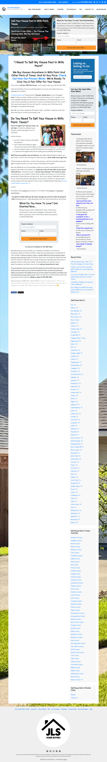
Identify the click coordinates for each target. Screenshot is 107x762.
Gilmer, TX (74, 359)
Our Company (63, 2)
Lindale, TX (74, 417)
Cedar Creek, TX (76, 329)
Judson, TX (74, 395)
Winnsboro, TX (75, 519)
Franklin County (76, 571)
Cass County (75, 553)
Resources (64, 709)
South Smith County (77, 652)
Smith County (75, 649)
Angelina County (76, 541)
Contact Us (89, 9)
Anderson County (76, 537)
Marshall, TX (75, 432)
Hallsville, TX (75, 377)
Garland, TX (75, 356)
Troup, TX (74, 498)
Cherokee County (76, 556)
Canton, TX (74, 326)
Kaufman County (76, 592)
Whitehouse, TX (76, 510)
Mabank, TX (75, 429)
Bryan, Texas (75, 320)
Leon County (75, 598)
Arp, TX (73, 305)
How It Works (49, 9)
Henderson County (77, 583)
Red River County (76, 634)
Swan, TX (74, 489)
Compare (60, 9)
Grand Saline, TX (76, 365)
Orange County (76, 625)
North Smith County (77, 622)
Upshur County (76, 661)
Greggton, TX (75, 368)
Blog (91, 709)
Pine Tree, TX (75, 468)
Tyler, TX (73, 501)
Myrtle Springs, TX (77, 441)
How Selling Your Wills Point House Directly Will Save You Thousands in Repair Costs (82, 290)
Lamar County (75, 595)
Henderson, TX (76, 383)
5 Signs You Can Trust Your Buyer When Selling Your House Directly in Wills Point (82, 269)
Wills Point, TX (75, 516)
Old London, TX (76, 459)
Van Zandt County (77, 664)
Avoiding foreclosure (17, 95)
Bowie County (75, 544)
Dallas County (75, 559)
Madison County (76, 604)
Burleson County (76, 550)
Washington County (77, 674)
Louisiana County (76, 601)
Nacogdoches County (78, 616)
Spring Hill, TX (75, 483)
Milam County (75, 610)
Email (79, 40)
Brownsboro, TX (76, 317)
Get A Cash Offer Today (47, 2)
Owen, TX (74, 465)
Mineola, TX (75, 435)
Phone (59, 40)
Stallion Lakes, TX (76, 486)
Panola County (75, 628)
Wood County (75, 677)
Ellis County (74, 565)
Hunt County (75, 589)
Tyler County (75, 658)
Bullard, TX (74, 323)
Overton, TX (75, 462)
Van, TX (73, 507)
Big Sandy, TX (75, 314)
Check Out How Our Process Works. (39, 77)
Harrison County (76, 580)
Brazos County (75, 547)
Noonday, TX (75, 453)
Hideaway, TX (75, 386)
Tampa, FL (74, 698)
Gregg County (75, 574)
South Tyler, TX (76, 480)
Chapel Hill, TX (75, 335)
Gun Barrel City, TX (77, 374)
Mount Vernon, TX (77, 438)
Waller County (75, 671)
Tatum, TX (74, 492)
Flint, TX (73, 347)
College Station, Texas (78, 338)
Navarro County (76, 619)
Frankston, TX (75, 350)
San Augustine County (78, 643)
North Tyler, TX (75, 456)
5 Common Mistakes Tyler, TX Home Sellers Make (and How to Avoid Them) (83, 277)
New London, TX (76, 450)
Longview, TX (75, 423)
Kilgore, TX (74, 402)
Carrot (65, 759)
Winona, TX (74, 522)
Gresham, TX (75, 371)
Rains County (75, 631)
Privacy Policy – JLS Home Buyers (78, 709)
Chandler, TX (75, 332)
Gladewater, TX (76, 362)
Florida (73, 695)
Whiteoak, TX (75, 513)
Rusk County (75, 640)
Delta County (75, 562)
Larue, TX (74, 411)
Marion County (75, 607)
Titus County (75, 655)
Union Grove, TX (76, 504)
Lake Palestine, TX (77, 408)
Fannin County (75, 568)
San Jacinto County (77, 646)
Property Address (63, 33)
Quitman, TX (75, 471)
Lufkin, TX (74, 426)
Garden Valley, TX (77, 353)
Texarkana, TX (75, 495)
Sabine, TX (74, 477)
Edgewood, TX (76, 341)
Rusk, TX (73, 474)
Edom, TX (74, 344)
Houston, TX (75, 389)
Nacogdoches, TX (77, 444)
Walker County (75, 668)
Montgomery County (78, 613)
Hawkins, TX (75, 380)
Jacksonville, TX (76, 392)
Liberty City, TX (76, 414)
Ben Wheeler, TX (76, 311)
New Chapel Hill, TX (77, 447)
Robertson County (77, 637)
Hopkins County (76, 586)
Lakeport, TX (75, 405)
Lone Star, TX (75, 420)
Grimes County (76, 577)
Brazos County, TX (77, 680)
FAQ (80, 9)
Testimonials (71, 9)
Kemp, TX (74, 398)
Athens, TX (74, 308)
